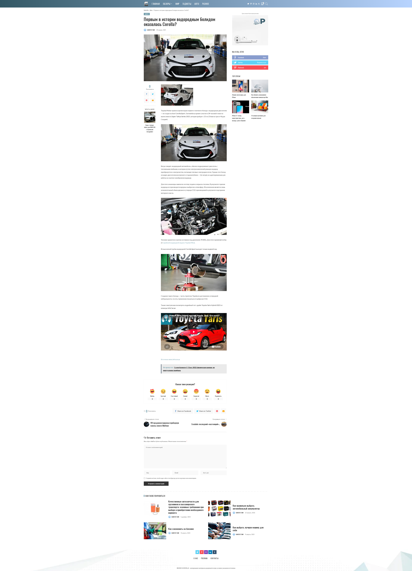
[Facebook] (146, 94)
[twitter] (250, 62)
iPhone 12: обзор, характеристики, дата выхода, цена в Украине (239, 118)
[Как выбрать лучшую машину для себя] (219, 530)
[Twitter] (152, 94)
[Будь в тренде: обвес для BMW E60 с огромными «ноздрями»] (149, 117)
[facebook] (250, 57)
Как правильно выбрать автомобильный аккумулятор (246, 507)
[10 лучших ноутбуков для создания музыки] (259, 106)
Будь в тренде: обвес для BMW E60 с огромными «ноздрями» (149, 128)
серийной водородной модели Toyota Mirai (179, 243)
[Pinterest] (146, 100)
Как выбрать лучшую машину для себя (248, 529)
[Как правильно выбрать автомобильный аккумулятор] (219, 508)
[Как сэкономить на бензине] (155, 530)
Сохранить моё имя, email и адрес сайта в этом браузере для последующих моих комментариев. (171, 478)
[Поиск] (266, 4)
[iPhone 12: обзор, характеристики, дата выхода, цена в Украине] (240, 106)
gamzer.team (151, 30)
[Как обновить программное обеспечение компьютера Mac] (259, 86)
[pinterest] (250, 67)
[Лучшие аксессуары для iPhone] (240, 86)
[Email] (152, 100)
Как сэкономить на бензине (181, 528)
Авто (146, 14)
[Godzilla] (146, 4)
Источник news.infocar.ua (170, 359)
